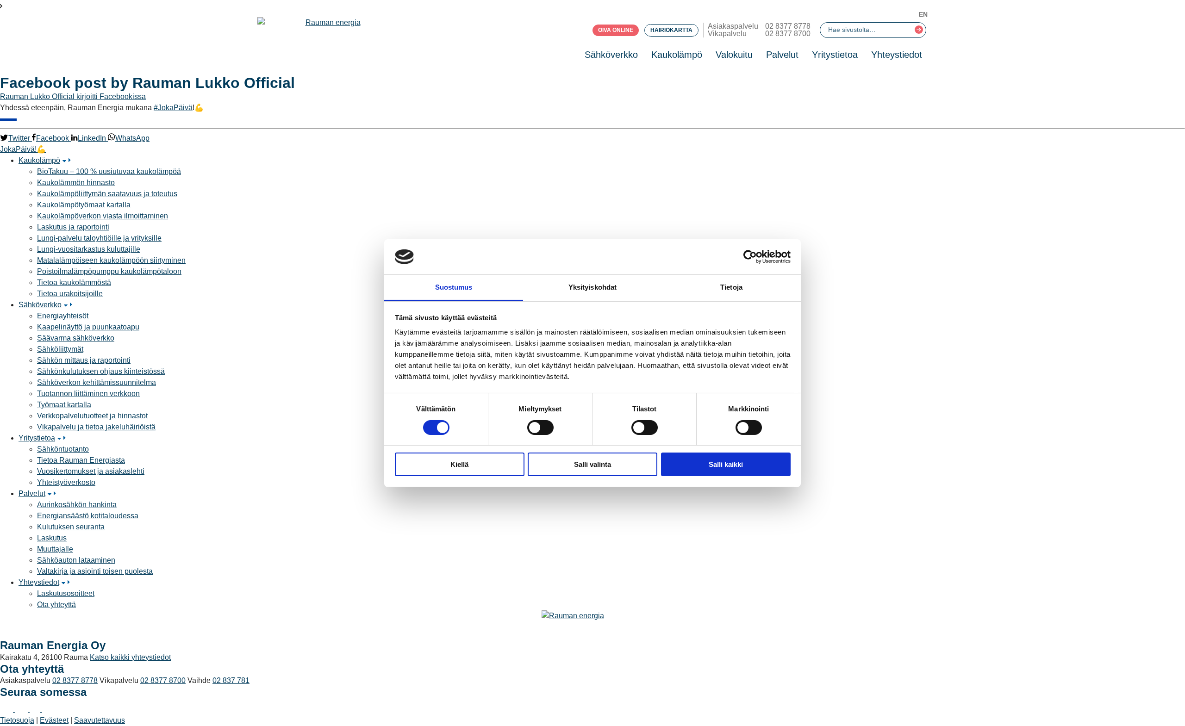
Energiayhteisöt (62, 316)
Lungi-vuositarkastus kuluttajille (88, 249)
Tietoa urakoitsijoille (70, 294)
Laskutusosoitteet (65, 593)
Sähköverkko (611, 55)
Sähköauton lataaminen (76, 560)
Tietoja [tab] (731, 287)
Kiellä (459, 464)
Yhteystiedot (896, 55)
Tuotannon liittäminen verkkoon (88, 393)
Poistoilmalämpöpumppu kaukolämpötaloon (109, 271)
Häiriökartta (671, 30)
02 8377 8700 (788, 33)
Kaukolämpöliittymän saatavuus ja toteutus (107, 194)
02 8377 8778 (788, 26)
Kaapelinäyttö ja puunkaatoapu (88, 327)
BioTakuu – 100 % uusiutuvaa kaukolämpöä (109, 171)
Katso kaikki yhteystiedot (130, 657)
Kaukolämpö (676, 55)
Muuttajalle (55, 549)
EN (923, 14)
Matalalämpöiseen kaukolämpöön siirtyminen (111, 260)
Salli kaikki (726, 464)
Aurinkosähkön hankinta (77, 505)
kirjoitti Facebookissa (111, 96)
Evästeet (54, 720)
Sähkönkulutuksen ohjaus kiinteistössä (101, 371)
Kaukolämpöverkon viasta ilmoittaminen (102, 216)
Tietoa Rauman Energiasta (81, 460)
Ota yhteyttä (56, 604)
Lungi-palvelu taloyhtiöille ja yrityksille (99, 238)
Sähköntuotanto (63, 449)
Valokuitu (734, 55)
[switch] (540, 427)
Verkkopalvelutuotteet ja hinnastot (92, 416)
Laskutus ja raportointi (73, 227)
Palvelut (782, 55)
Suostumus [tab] (454, 287)
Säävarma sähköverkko (75, 338)
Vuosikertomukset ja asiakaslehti (90, 471)
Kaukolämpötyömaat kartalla (84, 205)
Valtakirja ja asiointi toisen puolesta (95, 571)
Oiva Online (615, 30)
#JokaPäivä (173, 108)
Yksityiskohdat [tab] (592, 287)
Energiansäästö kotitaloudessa (87, 516)
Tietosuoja (17, 720)
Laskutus (52, 538)
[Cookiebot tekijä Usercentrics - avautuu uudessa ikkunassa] (750, 257)
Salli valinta (592, 464)
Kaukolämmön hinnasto (76, 182)
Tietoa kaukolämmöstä (74, 282)
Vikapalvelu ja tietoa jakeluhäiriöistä (96, 427)
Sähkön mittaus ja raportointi (84, 360)
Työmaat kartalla (64, 405)
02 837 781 (230, 680)
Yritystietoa (835, 55)
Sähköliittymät (60, 349)
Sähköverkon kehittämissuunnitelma (96, 382)
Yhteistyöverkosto (66, 482)
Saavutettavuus (99, 720)
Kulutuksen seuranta (71, 527)
